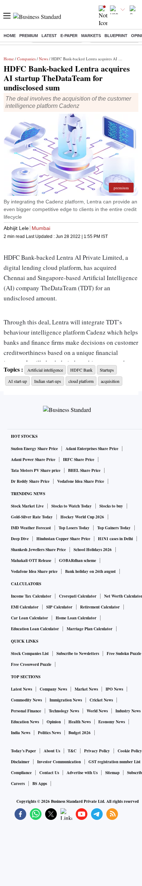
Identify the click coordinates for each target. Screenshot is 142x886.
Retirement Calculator (100, 607)
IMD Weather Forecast (31, 527)
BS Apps (39, 783)
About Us (52, 750)
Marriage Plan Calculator (90, 628)
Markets (91, 35)
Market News (86, 689)
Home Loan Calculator (76, 617)
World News (97, 710)
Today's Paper (23, 750)
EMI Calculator (25, 607)
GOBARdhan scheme (77, 560)
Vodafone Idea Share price (34, 571)
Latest (49, 35)
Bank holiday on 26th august (90, 571)
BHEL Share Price (84, 470)
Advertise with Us (82, 772)
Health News (79, 721)
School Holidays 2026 (93, 549)
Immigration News (66, 700)
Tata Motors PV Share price (35, 470)
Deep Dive (20, 538)
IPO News (114, 689)
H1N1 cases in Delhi (115, 538)
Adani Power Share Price (33, 459)
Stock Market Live (27, 506)
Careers (18, 783)
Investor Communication (59, 761)
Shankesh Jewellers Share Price (38, 549)
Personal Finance (26, 710)
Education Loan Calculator (35, 628)
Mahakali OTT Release (31, 560)
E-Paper (69, 35)
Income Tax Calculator (31, 596)
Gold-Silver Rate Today (32, 516)
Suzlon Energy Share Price (34, 448)
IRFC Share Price (78, 459)
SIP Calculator (59, 607)
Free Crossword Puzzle (31, 664)
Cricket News (101, 700)
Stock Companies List (30, 653)
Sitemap (112, 772)
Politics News (49, 732)
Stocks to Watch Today (71, 506)
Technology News (64, 710)
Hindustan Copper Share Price (63, 538)
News (43, 58)
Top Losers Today (74, 527)
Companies (26, 58)
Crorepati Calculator (77, 596)
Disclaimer (20, 761)
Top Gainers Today (114, 527)
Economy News (111, 721)
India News (20, 732)
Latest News (21, 689)
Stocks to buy (111, 506)
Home (10, 35)
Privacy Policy (97, 750)
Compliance (21, 772)
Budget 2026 (79, 732)
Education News (25, 721)
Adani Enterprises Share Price (92, 448)
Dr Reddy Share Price (30, 481)
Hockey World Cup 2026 (82, 516)
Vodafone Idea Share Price (80, 481)
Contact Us (49, 772)
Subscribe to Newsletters (77, 653)
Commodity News (26, 700)
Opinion (54, 721)
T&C (72, 750)
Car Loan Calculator (29, 617)
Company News (53, 689)
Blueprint (115, 35)
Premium (28, 35)
